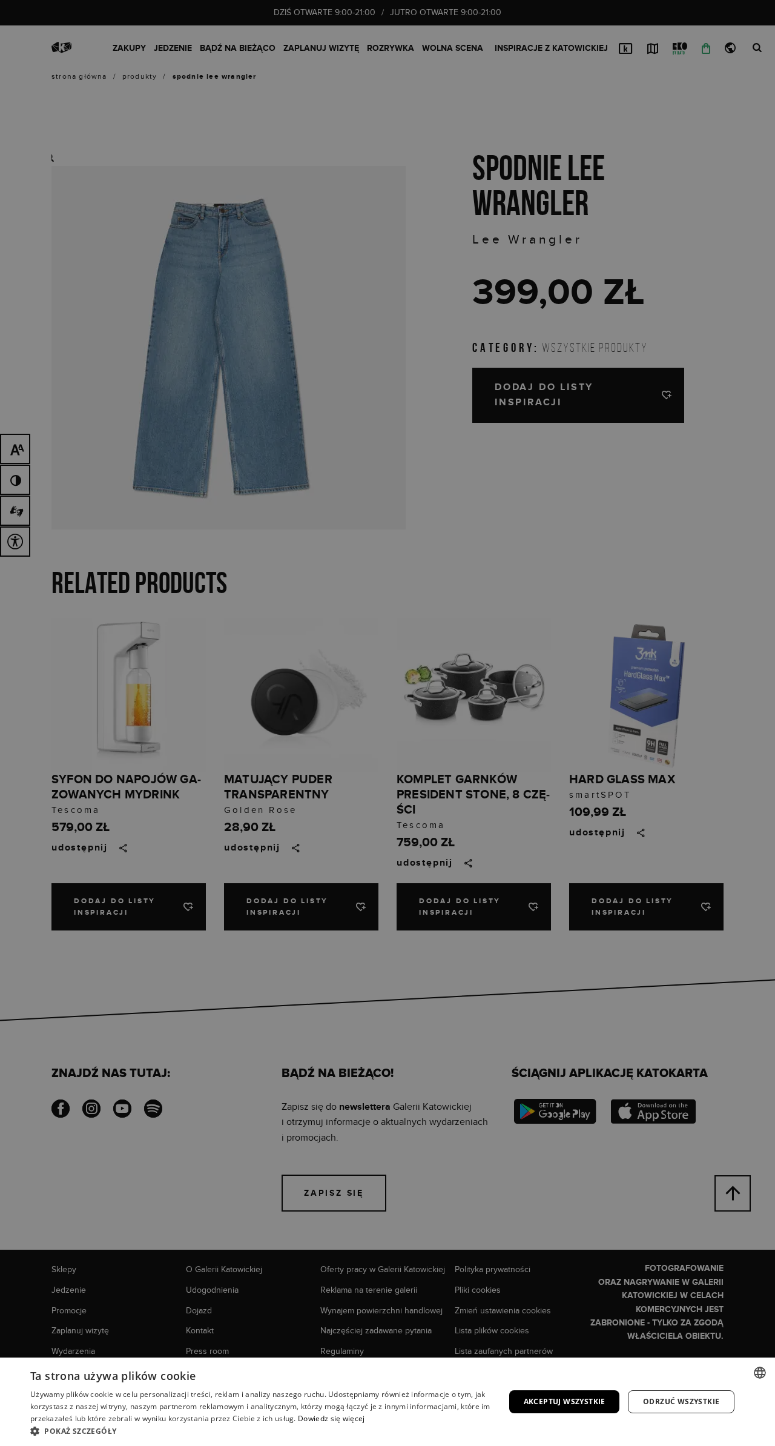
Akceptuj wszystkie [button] (564, 1401)
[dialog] (387, 723)
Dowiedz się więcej (331, 1418)
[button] (260, 1431)
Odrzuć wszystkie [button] (681, 1401)
